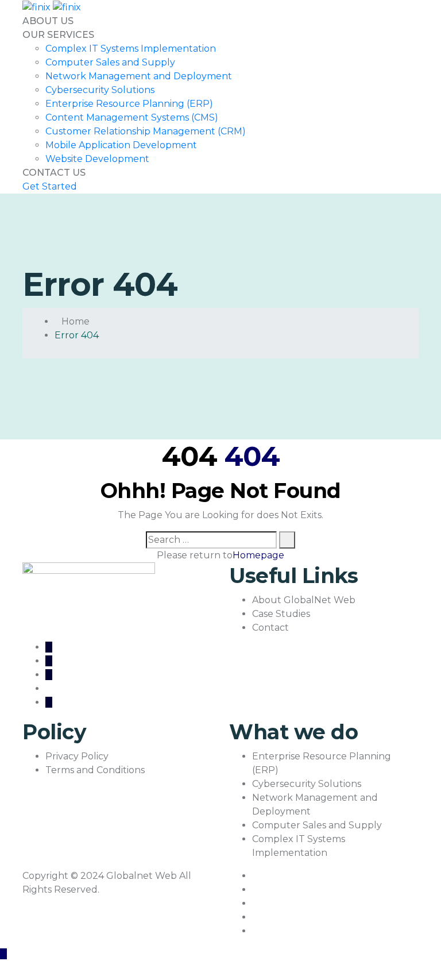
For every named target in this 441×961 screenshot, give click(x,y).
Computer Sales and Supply (110, 62)
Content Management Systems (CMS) (131, 117)
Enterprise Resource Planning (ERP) (129, 103)
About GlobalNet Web (303, 600)
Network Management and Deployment (138, 76)
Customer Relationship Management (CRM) (145, 131)
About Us (48, 21)
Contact (270, 627)
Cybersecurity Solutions (99, 89)
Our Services (58, 34)
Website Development (97, 158)
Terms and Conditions (95, 770)
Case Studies (281, 613)
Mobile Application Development (121, 145)
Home (75, 321)
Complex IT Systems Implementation (130, 48)
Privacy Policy (77, 756)
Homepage (258, 555)
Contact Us (54, 172)
